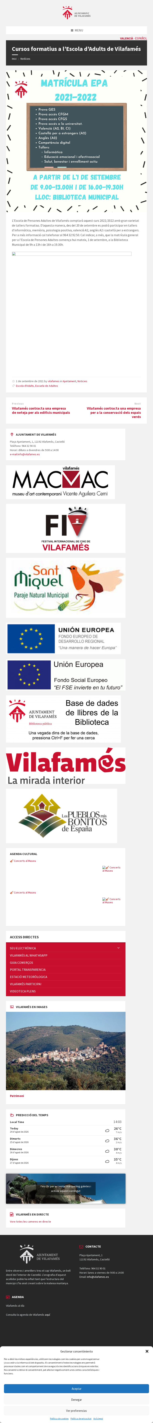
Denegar (76, 1400)
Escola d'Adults (25, 386)
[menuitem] (66, 948)
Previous (18, 403)
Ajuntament (69, 381)
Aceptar (76, 1389)
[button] (147, 1351)
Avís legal (98, 1418)
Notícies (25, 58)
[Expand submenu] (119, 948)
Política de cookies (59, 1418)
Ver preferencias (76, 1411)
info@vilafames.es (98, 1277)
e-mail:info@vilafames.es (25, 454)
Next (137, 403)
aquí (47, 1314)
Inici (14, 58)
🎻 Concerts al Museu (23, 861)
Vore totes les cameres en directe (30, 1221)
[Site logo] (76, 18)
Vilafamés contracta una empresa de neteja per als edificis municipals (41, 410)
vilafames (53, 381)
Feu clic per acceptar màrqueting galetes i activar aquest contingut (66, 1188)
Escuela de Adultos (46, 386)
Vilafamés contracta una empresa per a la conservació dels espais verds (114, 412)
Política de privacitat (81, 1418)
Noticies (82, 381)
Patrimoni (17, 1096)
